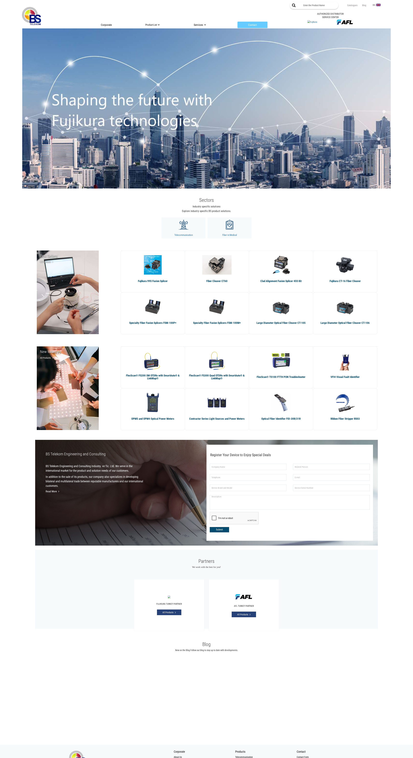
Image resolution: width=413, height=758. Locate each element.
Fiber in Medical (229, 235)
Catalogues (352, 5)
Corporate (106, 24)
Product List (151, 24)
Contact (252, 24)
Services (198, 24)
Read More (51, 491)
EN (374, 5)
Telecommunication (183, 235)
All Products (45, 262)
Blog (364, 5)
